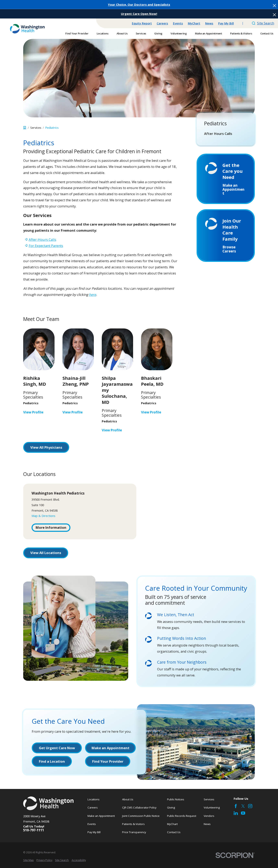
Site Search (265, 23)
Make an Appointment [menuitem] (208, 33)
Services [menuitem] (141, 33)
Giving (171, 807)
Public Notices (175, 799)
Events (178, 23)
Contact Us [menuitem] (266, 33)
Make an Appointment (101, 816)
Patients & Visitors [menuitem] (241, 33)
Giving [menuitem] (158, 33)
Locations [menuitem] (102, 33)
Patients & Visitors (133, 824)
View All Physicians (46, 447)
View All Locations (45, 552)
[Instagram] (250, 806)
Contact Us (174, 832)
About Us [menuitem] (122, 33)
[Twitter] (243, 806)
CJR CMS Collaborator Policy (139, 807)
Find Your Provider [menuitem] (76, 33)
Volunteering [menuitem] (179, 33)
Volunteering (212, 807)
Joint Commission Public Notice (141, 816)
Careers (162, 23)
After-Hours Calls (42, 239)
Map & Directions (43, 516)
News (209, 23)
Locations (94, 799)
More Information (51, 527)
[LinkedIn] (236, 813)
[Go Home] (24, 127)
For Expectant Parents (46, 245)
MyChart (194, 23)
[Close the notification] (274, 5)
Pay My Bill (226, 23)
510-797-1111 (33, 830)
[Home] (27, 28)
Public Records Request (181, 816)
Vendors (209, 816)
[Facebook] (236, 806)
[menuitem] (225, 133)
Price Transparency (134, 832)
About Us (127, 799)
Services (209, 799)
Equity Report (142, 23)
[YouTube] (243, 813)
